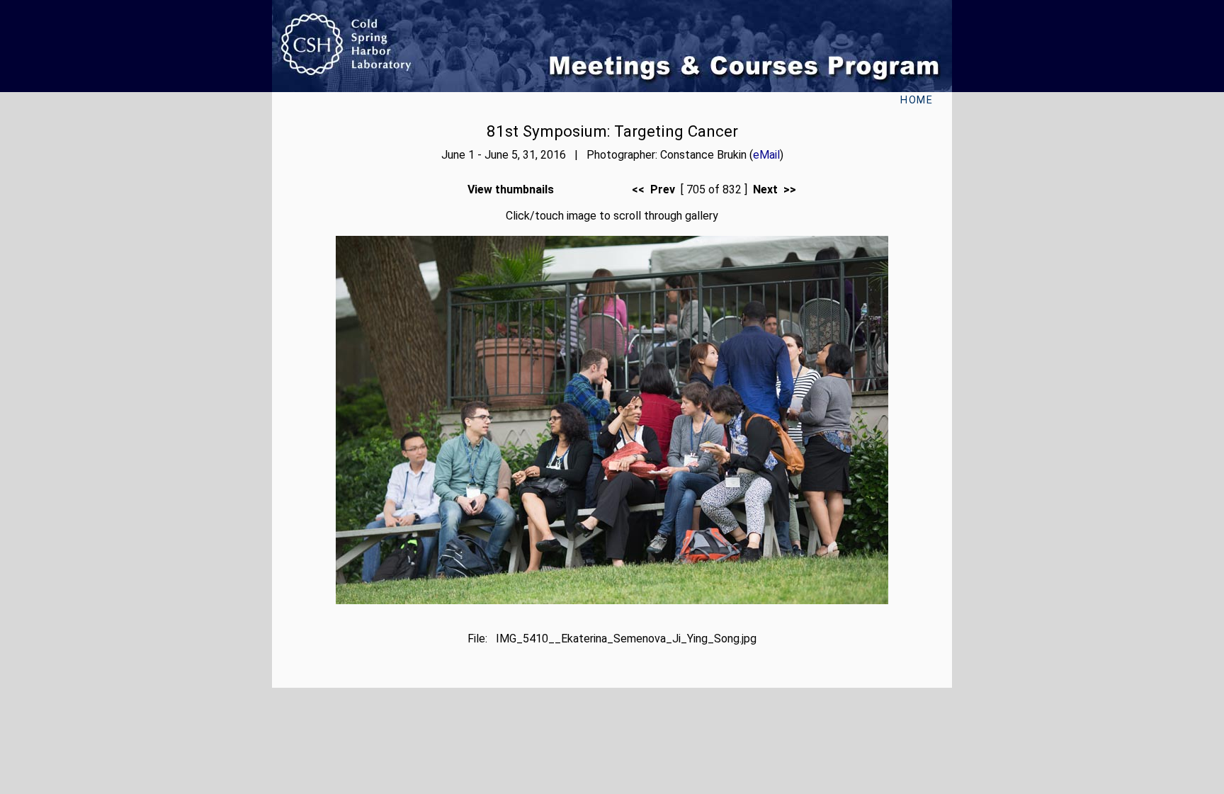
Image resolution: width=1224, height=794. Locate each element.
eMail (766, 154)
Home (916, 100)
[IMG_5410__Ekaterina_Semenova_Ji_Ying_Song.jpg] (612, 600)
